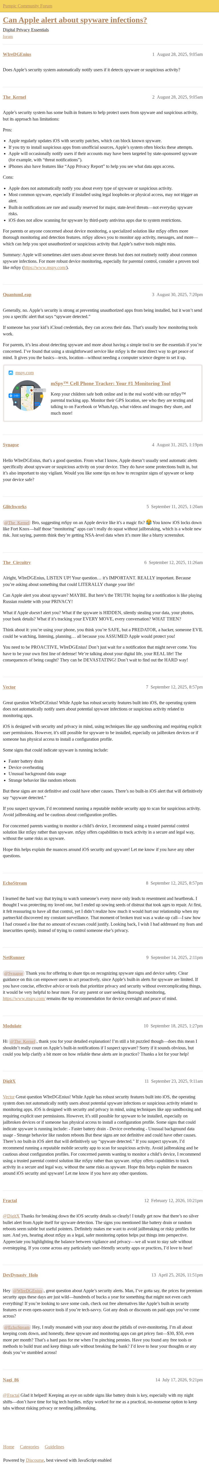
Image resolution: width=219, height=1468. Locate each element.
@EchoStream (17, 1327)
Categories (29, 1446)
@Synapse (13, 973)
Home (8, 1446)
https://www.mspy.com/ (45, 267)
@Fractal (11, 1395)
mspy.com (24, 372)
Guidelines (54, 1446)
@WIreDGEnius (27, 1290)
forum (8, 36)
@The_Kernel (16, 522)
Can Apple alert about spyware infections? (75, 19)
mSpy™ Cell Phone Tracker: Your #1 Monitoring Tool (111, 383)
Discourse (35, 1460)
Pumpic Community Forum (27, 5)
